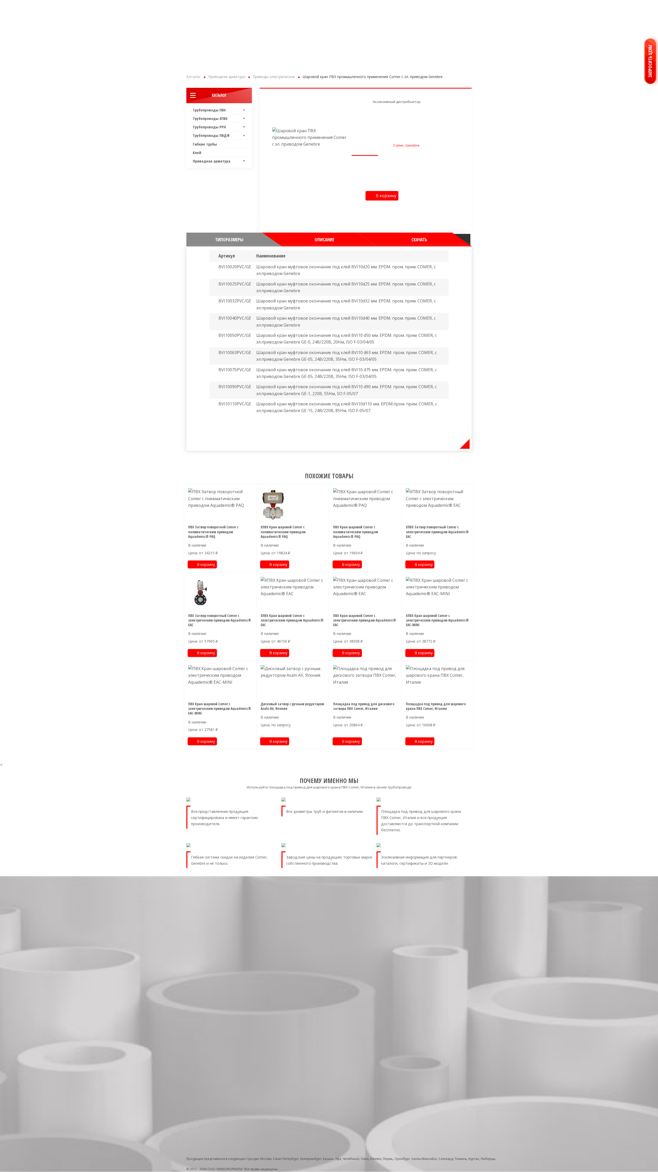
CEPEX (357, 1019)
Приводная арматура (211, 161)
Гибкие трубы (205, 144)
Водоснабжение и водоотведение (379, 1074)
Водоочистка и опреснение (374, 1069)
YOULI (357, 1045)
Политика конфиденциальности (447, 980)
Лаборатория (427, 992)
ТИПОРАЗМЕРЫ (229, 239)
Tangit (357, 1004)
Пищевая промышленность (374, 1079)
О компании (431, 929)
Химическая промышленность (376, 1094)
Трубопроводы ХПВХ (210, 118)
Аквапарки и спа (365, 1064)
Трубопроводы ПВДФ (211, 135)
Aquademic (361, 973)
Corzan (358, 989)
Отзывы (428, 954)
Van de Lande (362, 1034)
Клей (197, 152)
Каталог (219, 95)
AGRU (357, 1039)
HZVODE (359, 1050)
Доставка (429, 959)
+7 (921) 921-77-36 (273, 6)
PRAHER (358, 1009)
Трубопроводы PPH (209, 126)
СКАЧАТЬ (419, 239)
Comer (358, 978)
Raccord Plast (362, 984)
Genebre (359, 999)
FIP (355, 1024)
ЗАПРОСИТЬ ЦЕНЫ (650, 61)
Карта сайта (431, 975)
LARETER (359, 1029)
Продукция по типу (362, 922)
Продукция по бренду (364, 967)
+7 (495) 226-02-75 (211, 6)
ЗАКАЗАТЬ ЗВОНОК (359, 8)
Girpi (356, 994)
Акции (427, 965)
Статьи (427, 944)
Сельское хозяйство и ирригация (378, 1084)
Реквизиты (430, 934)
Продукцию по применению (370, 1057)
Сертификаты (432, 949)
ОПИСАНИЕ (324, 239)
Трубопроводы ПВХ (209, 109)
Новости (428, 939)
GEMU (357, 1014)
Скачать (428, 970)
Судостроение (364, 1089)
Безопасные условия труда (442, 985)
